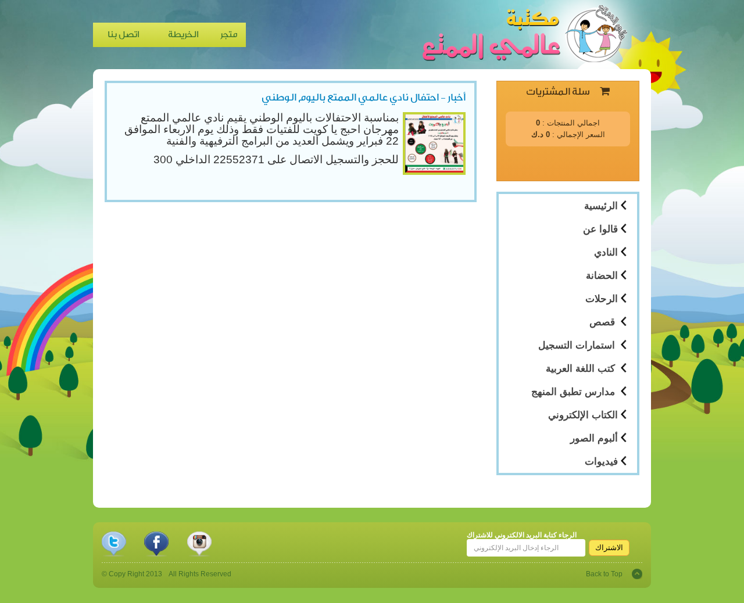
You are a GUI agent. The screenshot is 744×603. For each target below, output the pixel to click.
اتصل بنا (124, 35)
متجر (229, 35)
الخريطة (183, 35)
